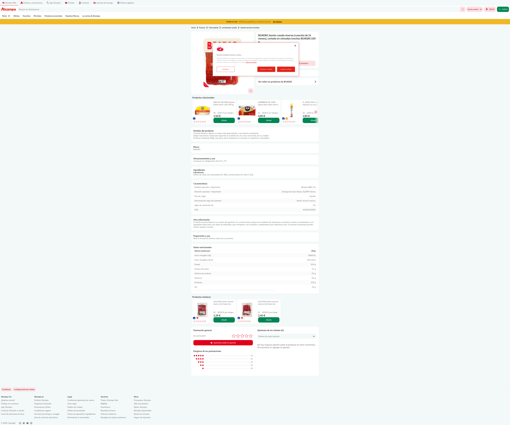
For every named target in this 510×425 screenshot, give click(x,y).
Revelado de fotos (108, 410)
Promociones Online (42, 407)
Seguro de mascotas (142, 417)
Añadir (224, 120)
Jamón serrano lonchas (249, 27)
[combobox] (239, 9)
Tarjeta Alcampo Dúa (109, 400)
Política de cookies (74, 407)
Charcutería (213, 27)
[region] (256, 59)
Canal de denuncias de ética (12, 414)
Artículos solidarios (108, 414)
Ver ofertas (277, 21)
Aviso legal (71, 403)
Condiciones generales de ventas (80, 400)
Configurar (225, 69)
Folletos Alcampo (41, 400)
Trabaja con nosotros (9, 403)
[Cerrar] (295, 46)
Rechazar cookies (266, 69)
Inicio (193, 27)
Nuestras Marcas (72, 16)
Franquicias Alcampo (142, 400)
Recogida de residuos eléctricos (113, 417)
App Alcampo (6, 407)
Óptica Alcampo (140, 407)
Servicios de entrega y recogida (47, 414)
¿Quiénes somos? (8, 400)
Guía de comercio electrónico (46, 417)
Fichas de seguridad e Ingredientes (81, 414)
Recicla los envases (141, 414)
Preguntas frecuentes (42, 403)
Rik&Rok (104, 403)
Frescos (202, 27)
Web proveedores (141, 403)
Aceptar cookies (286, 69)
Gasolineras (105, 407)
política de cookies (251, 62)
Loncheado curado (229, 27)
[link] (24, 389)
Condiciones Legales (42, 410)
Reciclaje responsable (142, 410)
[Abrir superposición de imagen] (250, 91)
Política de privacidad (76, 410)
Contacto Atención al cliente (12, 410)
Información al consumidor (78, 417)
